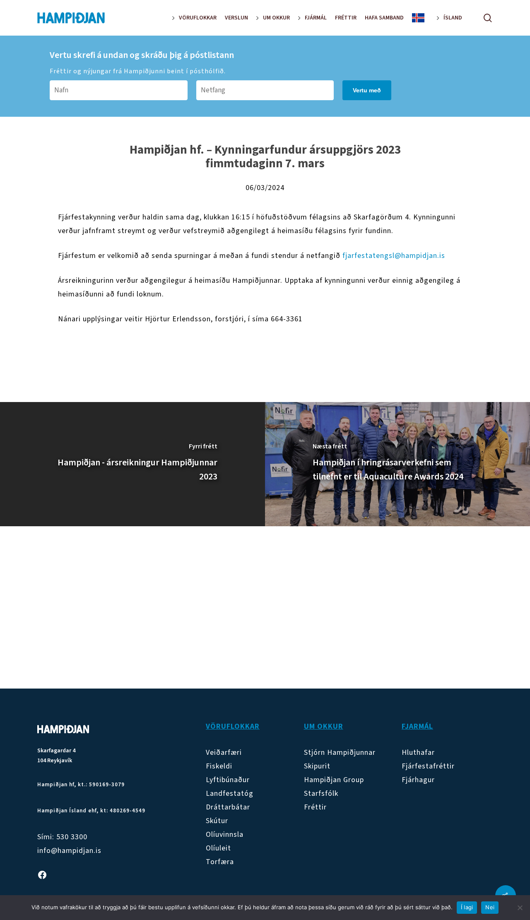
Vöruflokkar (233, 726)
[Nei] (520, 907)
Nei (489, 907)
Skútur (217, 821)
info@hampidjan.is (69, 850)
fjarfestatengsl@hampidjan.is (393, 255)
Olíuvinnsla (224, 834)
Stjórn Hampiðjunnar (340, 752)
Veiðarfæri (224, 752)
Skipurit (317, 766)
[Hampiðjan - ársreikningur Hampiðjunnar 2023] (132, 464)
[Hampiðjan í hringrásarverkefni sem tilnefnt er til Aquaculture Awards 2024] (397, 464)
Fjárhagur (418, 780)
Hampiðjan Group (334, 780)
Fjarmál (417, 726)
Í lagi (467, 907)
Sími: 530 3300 (62, 837)
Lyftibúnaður (228, 780)
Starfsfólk (321, 793)
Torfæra (220, 862)
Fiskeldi (219, 766)
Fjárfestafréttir (428, 766)
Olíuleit (218, 848)
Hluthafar (418, 752)
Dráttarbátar (228, 807)
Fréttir (315, 807)
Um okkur (323, 726)
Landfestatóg (229, 793)
